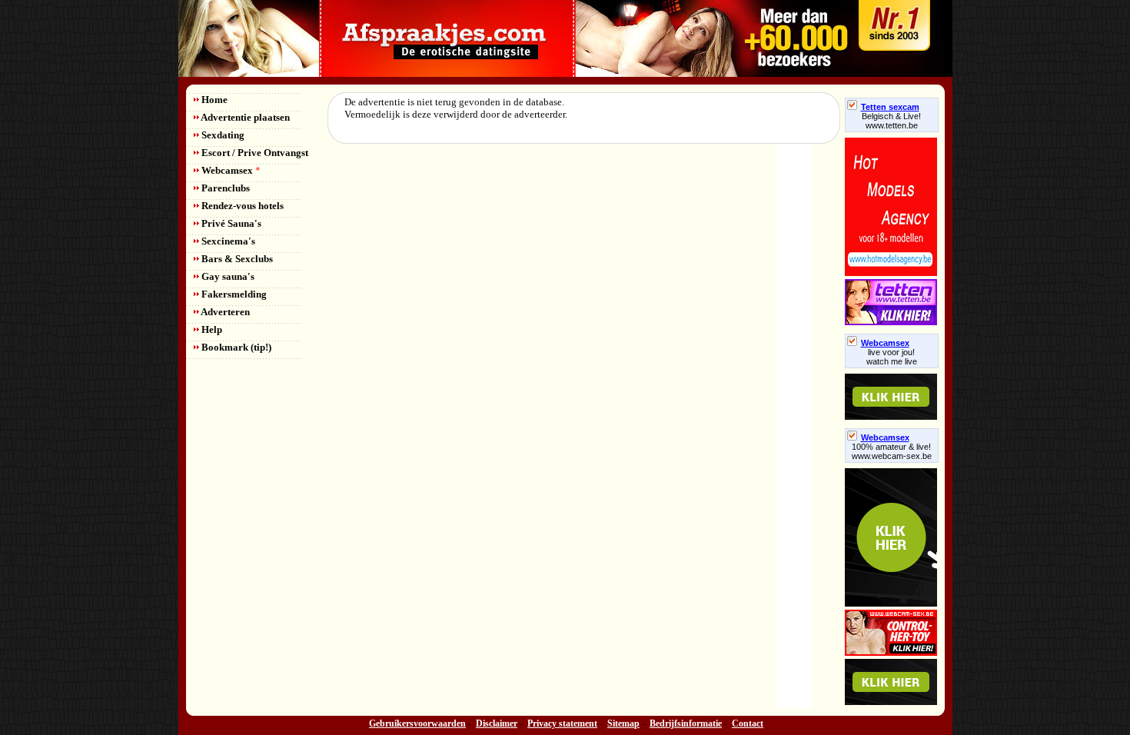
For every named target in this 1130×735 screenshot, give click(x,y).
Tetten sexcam (890, 106)
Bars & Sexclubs (236, 258)
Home (213, 99)
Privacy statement (562, 723)
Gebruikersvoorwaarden (417, 723)
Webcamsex (230, 170)
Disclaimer (496, 723)
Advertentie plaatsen (244, 117)
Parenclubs (224, 188)
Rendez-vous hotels (241, 205)
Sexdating (221, 135)
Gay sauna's (226, 276)
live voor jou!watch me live (891, 357)
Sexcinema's (227, 241)
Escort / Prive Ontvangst (253, 152)
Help (210, 329)
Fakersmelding (233, 294)
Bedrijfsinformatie (686, 723)
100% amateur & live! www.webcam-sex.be (892, 451)
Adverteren (224, 312)
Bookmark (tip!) (235, 347)
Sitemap (623, 723)
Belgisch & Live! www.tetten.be (891, 120)
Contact (747, 723)
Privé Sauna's (230, 223)
